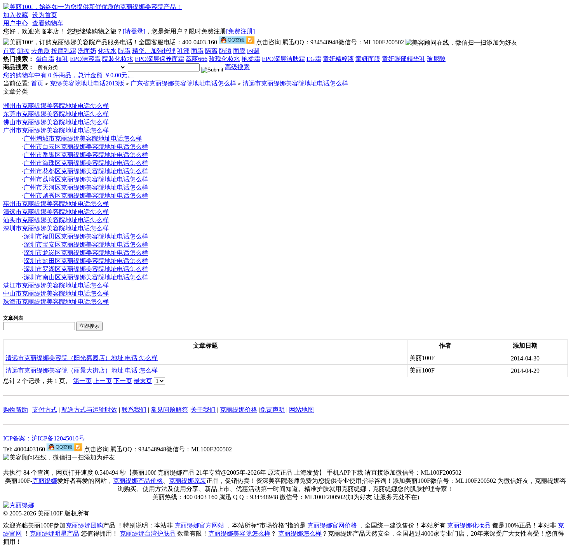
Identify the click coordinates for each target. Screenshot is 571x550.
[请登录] (134, 31)
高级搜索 (237, 67)
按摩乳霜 (63, 50)
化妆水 (107, 50)
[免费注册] (240, 31)
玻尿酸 (436, 59)
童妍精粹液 (338, 59)
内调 (253, 50)
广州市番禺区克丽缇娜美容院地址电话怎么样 (86, 154)
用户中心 (15, 23)
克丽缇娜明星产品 (54, 533)
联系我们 (134, 409)
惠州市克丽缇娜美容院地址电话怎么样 (56, 203)
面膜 (239, 50)
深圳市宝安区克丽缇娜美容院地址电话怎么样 (86, 244)
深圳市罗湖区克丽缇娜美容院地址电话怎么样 (86, 269)
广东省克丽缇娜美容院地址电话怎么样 (183, 83)
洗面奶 (87, 50)
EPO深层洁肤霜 (283, 59)
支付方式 (44, 409)
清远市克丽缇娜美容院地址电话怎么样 (295, 83)
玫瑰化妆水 (224, 59)
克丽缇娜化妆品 (469, 525)
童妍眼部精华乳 (403, 59)
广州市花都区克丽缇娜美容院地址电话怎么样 (86, 171)
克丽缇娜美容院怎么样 (239, 533)
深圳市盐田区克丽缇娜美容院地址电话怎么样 (86, 261)
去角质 (40, 50)
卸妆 (23, 50)
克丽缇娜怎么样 (300, 533)
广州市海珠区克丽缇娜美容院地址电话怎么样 (86, 163)
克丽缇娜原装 (187, 480)
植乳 (62, 59)
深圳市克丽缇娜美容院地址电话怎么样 (56, 228)
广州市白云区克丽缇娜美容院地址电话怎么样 (86, 146)
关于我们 (203, 409)
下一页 (122, 381)
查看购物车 (47, 23)
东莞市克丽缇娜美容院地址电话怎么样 (56, 114)
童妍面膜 (367, 59)
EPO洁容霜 (85, 59)
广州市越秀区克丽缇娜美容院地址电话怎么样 (86, 195)
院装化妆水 (117, 59)
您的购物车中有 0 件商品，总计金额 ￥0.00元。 (68, 75)
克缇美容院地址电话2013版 (87, 83)
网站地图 (301, 409)
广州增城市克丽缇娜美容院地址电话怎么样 (83, 138)
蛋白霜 (45, 59)
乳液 (183, 50)
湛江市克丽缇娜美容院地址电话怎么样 (56, 285)
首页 (9, 50)
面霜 (197, 50)
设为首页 (44, 15)
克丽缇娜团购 (84, 525)
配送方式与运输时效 (89, 409)
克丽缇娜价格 (238, 409)
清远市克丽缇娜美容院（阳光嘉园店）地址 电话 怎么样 (81, 358)
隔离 (211, 50)
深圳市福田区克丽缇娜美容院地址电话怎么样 (86, 236)
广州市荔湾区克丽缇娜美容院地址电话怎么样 (86, 179)
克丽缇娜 (44, 480)
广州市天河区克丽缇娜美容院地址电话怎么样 (86, 187)
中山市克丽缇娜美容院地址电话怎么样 (56, 293)
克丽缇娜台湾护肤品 (148, 533)
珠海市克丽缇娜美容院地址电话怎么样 (56, 301)
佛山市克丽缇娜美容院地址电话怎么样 (56, 122)
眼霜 (124, 50)
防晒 (225, 50)
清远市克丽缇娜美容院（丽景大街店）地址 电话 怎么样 (81, 370)
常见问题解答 (169, 409)
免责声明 (272, 409)
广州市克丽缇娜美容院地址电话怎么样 (56, 130)
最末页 (143, 381)
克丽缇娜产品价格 (138, 480)
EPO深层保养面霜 (159, 59)
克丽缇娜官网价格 (332, 525)
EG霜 (313, 59)
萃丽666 (196, 59)
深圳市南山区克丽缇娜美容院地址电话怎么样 (86, 277)
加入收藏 (15, 15)
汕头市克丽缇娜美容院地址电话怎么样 (56, 220)
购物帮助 (15, 409)
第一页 (82, 381)
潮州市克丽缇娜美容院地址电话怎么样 (56, 106)
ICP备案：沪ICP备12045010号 (44, 438)
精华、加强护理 (154, 50)
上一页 (102, 381)
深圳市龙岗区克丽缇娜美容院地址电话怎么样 (86, 252)
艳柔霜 (251, 59)
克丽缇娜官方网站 (199, 525)
